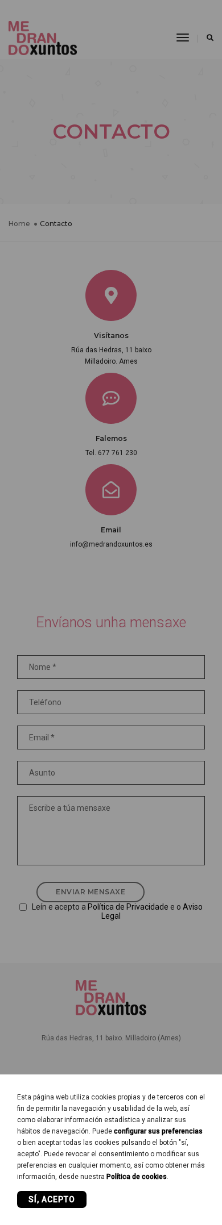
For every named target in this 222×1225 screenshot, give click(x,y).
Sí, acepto (51, 1199)
